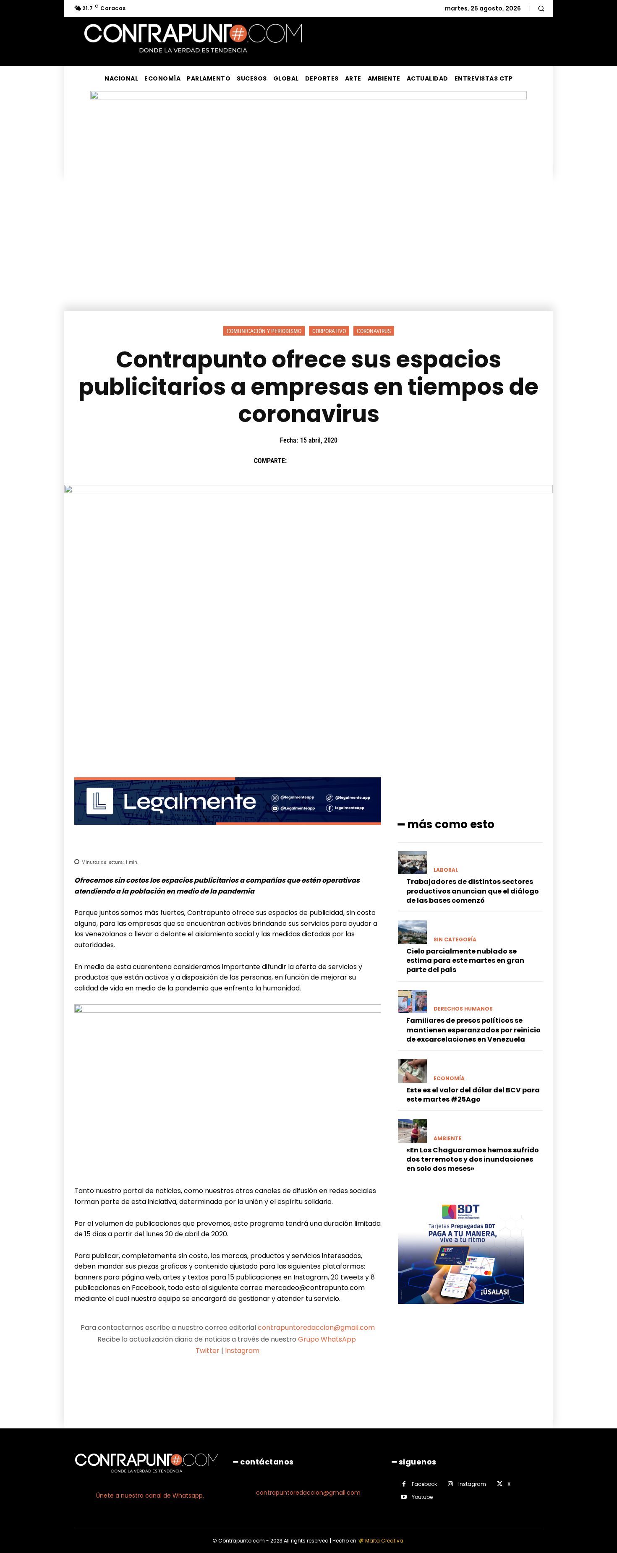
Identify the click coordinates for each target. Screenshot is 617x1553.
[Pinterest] (335, 461)
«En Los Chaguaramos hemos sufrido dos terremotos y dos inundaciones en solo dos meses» (472, 1159)
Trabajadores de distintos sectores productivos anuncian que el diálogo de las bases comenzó (472, 891)
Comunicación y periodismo (264, 331)
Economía (449, 1078)
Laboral (446, 870)
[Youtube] (404, 1497)
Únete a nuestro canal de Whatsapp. (150, 1495)
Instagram (242, 1350)
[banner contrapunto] (227, 831)
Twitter (208, 1350)
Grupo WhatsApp (328, 1339)
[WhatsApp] (355, 461)
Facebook (424, 1484)
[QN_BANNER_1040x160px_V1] (308, 97)
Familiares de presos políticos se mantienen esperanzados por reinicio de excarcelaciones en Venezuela (473, 1030)
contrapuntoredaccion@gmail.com (316, 1327)
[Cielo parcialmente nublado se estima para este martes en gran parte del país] (412, 931)
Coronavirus (374, 331)
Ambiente (448, 1138)
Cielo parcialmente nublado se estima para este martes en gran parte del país (465, 960)
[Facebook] (297, 461)
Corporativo (329, 331)
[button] (541, 8)
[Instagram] (450, 1484)
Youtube (422, 1497)
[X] (316, 461)
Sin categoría (455, 939)
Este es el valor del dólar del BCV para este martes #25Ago (473, 1094)
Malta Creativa (384, 1540)
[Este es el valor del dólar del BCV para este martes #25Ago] (412, 1070)
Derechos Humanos (463, 1008)
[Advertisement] (308, 248)
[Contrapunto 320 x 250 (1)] (461, 1310)
